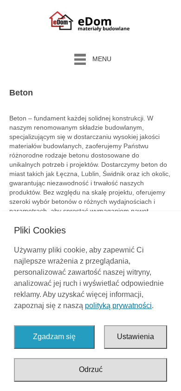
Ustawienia (135, 337)
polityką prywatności (118, 305)
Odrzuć (91, 369)
